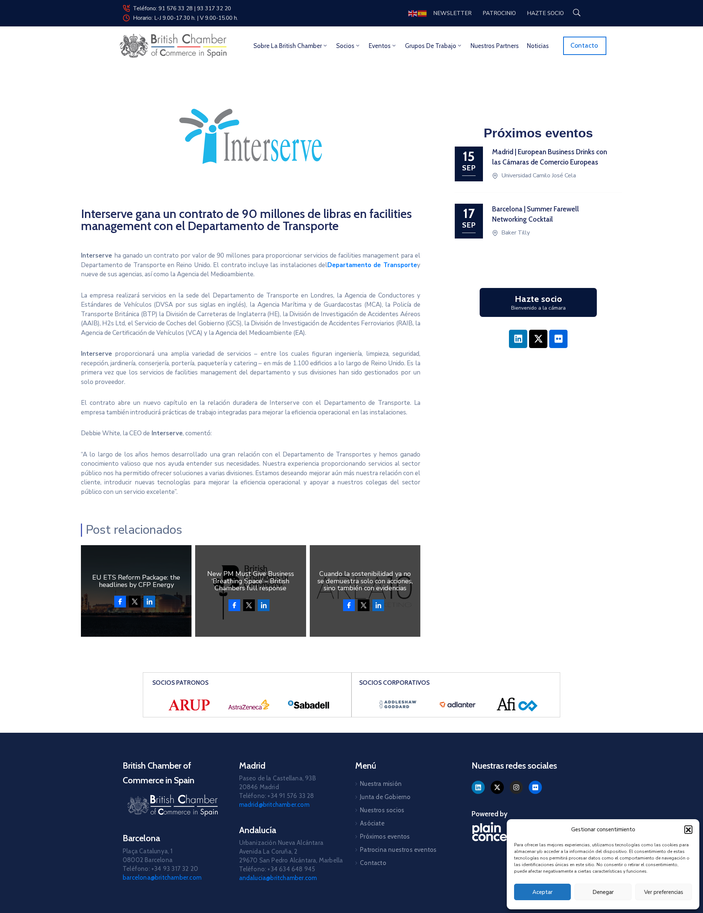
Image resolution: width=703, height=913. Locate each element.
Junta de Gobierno (385, 797)
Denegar (603, 892)
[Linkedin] (518, 339)
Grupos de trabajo (430, 45)
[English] (413, 13)
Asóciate (372, 823)
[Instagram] (516, 787)
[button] (688, 829)
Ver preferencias (663, 892)
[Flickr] (558, 339)
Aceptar (542, 892)
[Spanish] (422, 13)
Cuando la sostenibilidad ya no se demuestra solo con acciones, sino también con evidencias (365, 581)
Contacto (373, 862)
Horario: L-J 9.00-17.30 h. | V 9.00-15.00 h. (185, 18)
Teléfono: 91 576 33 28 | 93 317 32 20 (182, 8)
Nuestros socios (382, 810)
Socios (345, 45)
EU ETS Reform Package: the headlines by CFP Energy (136, 581)
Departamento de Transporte (372, 265)
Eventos (380, 45)
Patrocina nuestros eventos (398, 849)
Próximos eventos (385, 836)
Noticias (538, 45)
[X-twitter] (538, 339)
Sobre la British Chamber (287, 45)
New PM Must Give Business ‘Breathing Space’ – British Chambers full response (250, 581)
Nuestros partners (494, 45)
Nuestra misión (381, 783)
